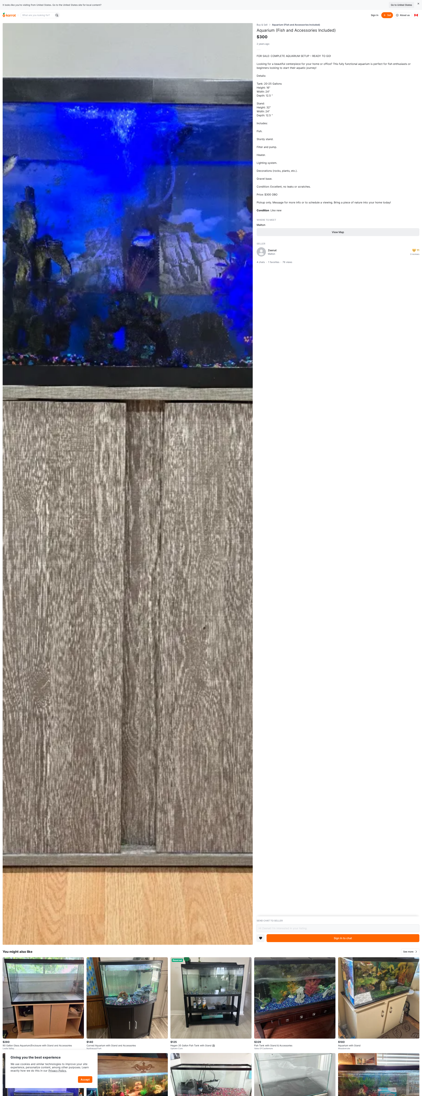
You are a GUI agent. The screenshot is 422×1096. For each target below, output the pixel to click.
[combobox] (37, 15)
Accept (85, 1079)
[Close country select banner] (418, 3)
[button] (410, 952)
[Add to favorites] (261, 938)
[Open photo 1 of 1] (128, 484)
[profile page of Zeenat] (261, 252)
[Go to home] (9, 15)
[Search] (57, 15)
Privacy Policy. (57, 1070)
